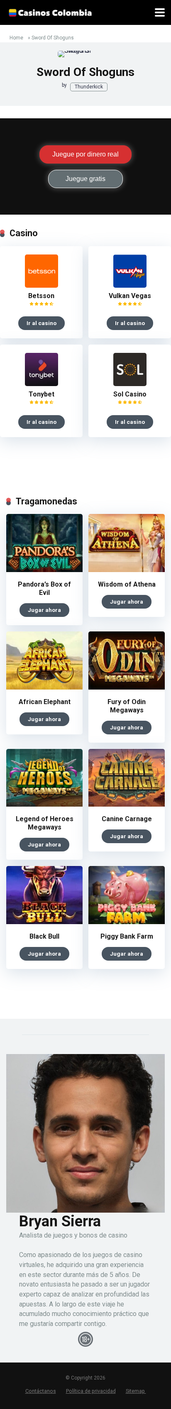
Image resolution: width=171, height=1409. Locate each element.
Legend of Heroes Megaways (44, 823)
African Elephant (45, 702)
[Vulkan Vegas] (130, 285)
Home (16, 38)
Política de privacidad (91, 1391)
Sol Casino (130, 394)
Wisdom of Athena (127, 584)
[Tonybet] (41, 384)
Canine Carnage (127, 819)
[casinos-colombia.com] (50, 11)
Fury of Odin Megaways (126, 706)
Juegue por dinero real (85, 154)
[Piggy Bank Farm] (126, 922)
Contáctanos (40, 1391)
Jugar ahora (44, 610)
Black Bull (44, 936)
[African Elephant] (44, 687)
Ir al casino (41, 323)
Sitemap (136, 1391)
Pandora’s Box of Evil (44, 588)
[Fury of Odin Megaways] (126, 687)
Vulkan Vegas (130, 296)
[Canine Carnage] (126, 804)
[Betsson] (41, 285)
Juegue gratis (85, 178)
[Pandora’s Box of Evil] (44, 570)
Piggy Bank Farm (126, 936)
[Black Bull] (44, 922)
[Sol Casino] (130, 384)
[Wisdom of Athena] (126, 570)
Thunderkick (89, 87)
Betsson (41, 296)
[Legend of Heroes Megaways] (44, 804)
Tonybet (41, 394)
